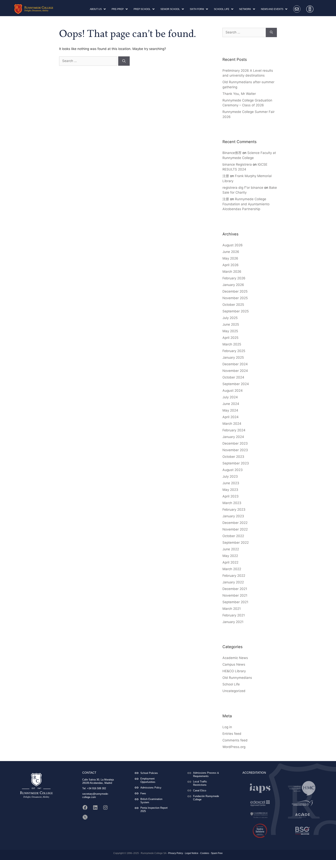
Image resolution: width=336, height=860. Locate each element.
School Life (231, 684)
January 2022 (233, 582)
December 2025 (235, 291)
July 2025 (230, 318)
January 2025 (233, 357)
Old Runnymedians (237, 678)
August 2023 (232, 470)
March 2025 (231, 344)
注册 (225, 176)
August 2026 (232, 245)
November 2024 (235, 371)
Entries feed (231, 734)
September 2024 (235, 384)
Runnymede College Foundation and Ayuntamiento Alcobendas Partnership (246, 204)
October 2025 (233, 305)
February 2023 (233, 509)
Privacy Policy (175, 853)
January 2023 (233, 516)
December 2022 (235, 523)
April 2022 (230, 562)
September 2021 (235, 602)
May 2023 (230, 490)
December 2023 (235, 443)
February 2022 (233, 576)
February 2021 (233, 615)
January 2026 (233, 285)
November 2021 (234, 595)
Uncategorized (233, 691)
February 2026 (233, 278)
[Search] (124, 61)
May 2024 (230, 410)
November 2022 (235, 529)
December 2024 (235, 364)
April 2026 (230, 265)
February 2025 (233, 351)
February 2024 (233, 430)
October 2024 (233, 377)
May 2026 (230, 258)
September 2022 (235, 542)
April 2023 (230, 496)
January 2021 (232, 622)
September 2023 (235, 463)
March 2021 (231, 609)
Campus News (233, 664)
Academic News (235, 658)
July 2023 (230, 476)
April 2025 (230, 338)
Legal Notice (191, 853)
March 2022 (231, 569)
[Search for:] (88, 61)
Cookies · (205, 853)
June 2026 (230, 252)
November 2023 (235, 450)
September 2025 (235, 311)
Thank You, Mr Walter (239, 94)
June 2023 (230, 483)
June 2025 (230, 324)
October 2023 (233, 457)
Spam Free (217, 853)
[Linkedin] (95, 807)
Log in (227, 727)
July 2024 (230, 397)
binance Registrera (237, 164)
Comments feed (235, 740)
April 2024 (230, 417)
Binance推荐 (232, 153)
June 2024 (230, 404)
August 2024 (232, 390)
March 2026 (231, 272)
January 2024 (233, 437)
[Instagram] (105, 807)
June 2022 (230, 549)
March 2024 (231, 424)
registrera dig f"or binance (242, 188)
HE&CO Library (234, 671)
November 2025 (235, 298)
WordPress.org (233, 747)
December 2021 (234, 589)
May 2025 (230, 331)
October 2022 (233, 536)
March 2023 (231, 503)
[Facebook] (85, 807)
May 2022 (230, 556)
